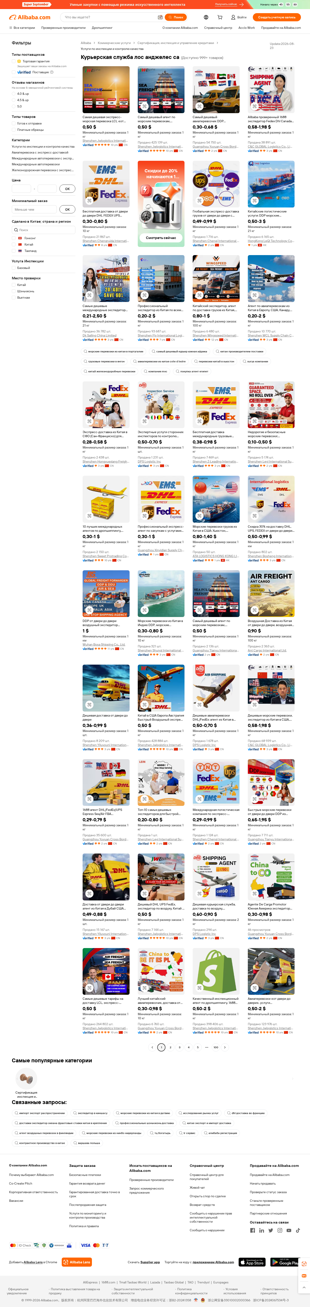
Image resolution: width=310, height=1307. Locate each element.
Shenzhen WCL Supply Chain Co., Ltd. (271, 335)
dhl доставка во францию (248, 1113)
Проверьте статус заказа (268, 1192)
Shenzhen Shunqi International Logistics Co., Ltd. (161, 650)
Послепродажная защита (87, 1205)
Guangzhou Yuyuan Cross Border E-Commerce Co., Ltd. (216, 146)
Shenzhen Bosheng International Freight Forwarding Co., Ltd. (271, 556)
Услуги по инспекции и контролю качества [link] (112, 49)
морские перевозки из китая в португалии (115, 351)
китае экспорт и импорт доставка (209, 1123)
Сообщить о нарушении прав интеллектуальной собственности (211, 1217)
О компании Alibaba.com (28, 1165)
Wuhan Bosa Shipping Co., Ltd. (104, 644)
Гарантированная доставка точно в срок (94, 1194)
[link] (304, 1264)
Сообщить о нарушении (207, 1230)
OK (67, 189)
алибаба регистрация (223, 1133)
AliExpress (90, 1282)
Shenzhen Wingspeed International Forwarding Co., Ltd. (216, 335)
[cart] (220, 18)
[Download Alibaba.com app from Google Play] (285, 1262)
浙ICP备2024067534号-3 (271, 1300)
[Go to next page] (225, 1047)
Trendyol (203, 1282)
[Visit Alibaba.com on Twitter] (270, 1230)
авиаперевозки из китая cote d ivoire (162, 361)
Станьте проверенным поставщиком (266, 1203)
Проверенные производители (151, 1180)
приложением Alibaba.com (213, 1262)
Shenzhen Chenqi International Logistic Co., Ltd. (216, 241)
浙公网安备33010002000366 (229, 1300)
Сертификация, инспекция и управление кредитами (176, 43)
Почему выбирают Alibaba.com (31, 1175)
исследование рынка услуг (201, 1113)
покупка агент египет (194, 371)
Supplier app (150, 1262)
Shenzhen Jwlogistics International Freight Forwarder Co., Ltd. (106, 140)
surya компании (257, 361)
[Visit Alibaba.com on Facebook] (252, 1230)
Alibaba (86, 43)
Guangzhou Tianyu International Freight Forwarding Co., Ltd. (216, 650)
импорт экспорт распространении (42, 1113)
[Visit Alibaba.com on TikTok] (298, 1230)
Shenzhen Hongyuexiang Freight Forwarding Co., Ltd (106, 461)
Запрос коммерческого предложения (146, 1190)
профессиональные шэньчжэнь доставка (147, 1123)
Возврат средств (202, 1205)
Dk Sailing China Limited (99, 335)
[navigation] (43, 545)
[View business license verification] (196, 1300)
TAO (190, 1282)
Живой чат (197, 1187)
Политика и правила (84, 1226)
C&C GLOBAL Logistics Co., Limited (271, 146)
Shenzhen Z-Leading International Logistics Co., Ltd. (216, 461)
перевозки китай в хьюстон (216, 361)
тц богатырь (162, 1133)
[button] (160, 17)
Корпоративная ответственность (33, 1192)
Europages (221, 1282)
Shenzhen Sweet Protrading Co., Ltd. (106, 556)
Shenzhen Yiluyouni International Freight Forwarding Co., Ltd (106, 745)
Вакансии (16, 1200)
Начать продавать (263, 1183)
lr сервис (189, 1133)
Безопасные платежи (85, 1175)
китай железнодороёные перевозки (111, 371)
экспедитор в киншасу (92, 1113)
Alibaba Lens (33, 1262)
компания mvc (157, 371)
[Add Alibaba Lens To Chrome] (77, 1262)
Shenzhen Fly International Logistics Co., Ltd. (161, 335)
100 (216, 1047)
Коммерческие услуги (114, 43)
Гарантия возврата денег (87, 1183)
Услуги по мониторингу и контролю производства (87, 1215)
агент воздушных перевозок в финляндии (46, 1133)
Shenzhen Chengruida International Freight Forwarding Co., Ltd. (106, 241)
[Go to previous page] (152, 1047)
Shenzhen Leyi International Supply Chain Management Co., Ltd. (271, 461)
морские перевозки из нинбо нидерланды (113, 1133)
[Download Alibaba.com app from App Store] (252, 1262)
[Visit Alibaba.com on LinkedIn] (261, 1230)
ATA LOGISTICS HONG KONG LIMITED (216, 556)
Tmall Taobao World (132, 1282)
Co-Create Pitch (20, 1183)
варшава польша (89, 1143)
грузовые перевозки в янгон (106, 361)
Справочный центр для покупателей (207, 1177)
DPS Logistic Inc (149, 461)
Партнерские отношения (268, 1213)
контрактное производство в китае (42, 1143)
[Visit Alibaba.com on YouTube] (289, 1230)
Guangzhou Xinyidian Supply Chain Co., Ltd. (161, 550)
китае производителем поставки (241, 351)
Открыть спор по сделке (208, 1196)
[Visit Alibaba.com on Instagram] (280, 1230)
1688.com (108, 1282)
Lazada (155, 1282)
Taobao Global (174, 1282)
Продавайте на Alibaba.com (270, 1175)
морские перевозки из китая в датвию (145, 1113)
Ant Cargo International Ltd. (267, 650)
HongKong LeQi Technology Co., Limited (271, 241)
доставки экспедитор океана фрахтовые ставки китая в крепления (63, 1123)
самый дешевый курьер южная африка (181, 351)
